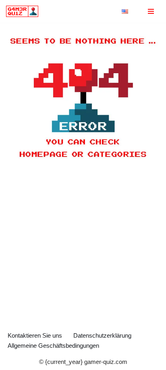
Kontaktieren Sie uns (35, 335)
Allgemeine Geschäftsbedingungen (53, 345)
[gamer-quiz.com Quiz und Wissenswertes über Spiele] (24, 11)
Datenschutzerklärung (102, 335)
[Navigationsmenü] (151, 11)
